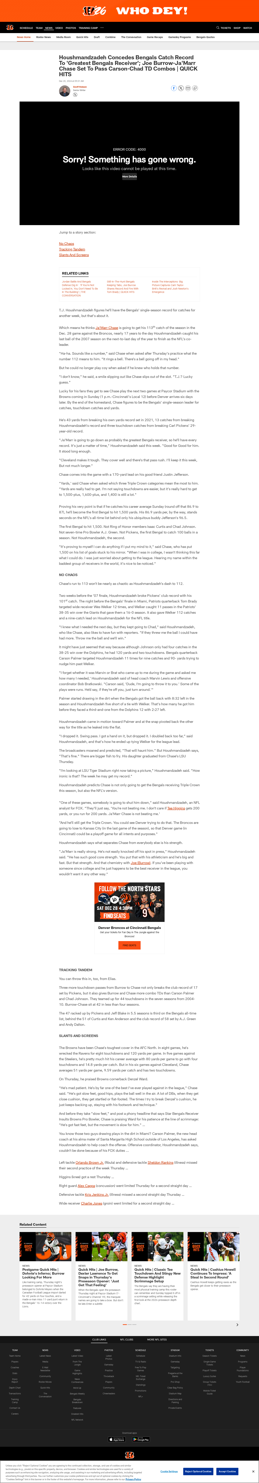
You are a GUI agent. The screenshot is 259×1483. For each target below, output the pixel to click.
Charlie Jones (91, 1203)
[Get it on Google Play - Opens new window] (141, 1441)
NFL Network (77, 1419)
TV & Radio (140, 1361)
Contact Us (15, 1408)
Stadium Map (175, 1393)
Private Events (175, 1408)
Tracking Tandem (72, 249)
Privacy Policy (133, 1479)
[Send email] (188, 90)
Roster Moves (45, 1382)
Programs (242, 1361)
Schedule (140, 1356)
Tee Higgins (176, 808)
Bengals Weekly (77, 1393)
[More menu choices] (102, 27)
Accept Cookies (227, 1471)
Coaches (15, 1367)
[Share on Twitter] (181, 90)
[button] (129, 176)
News (242, 1356)
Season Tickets (209, 1356)
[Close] (253, 1471)
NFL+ (140, 1396)
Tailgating (175, 1367)
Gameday (108, 1364)
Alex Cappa (86, 1185)
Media (45, 1361)
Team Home (14, 1356)
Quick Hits (45, 1387)
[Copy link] (195, 88)
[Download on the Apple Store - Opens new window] (116, 1440)
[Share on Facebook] (174, 90)
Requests (242, 1376)
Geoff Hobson (80, 87)
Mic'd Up (77, 1388)
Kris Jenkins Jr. (97, 1194)
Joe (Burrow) (140, 862)
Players (14, 1361)
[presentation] (238, 1325)
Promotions (140, 1390)
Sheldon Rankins (160, 1162)
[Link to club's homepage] (10, 27)
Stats (14, 1373)
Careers (14, 1413)
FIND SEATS (129, 945)
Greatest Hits (77, 1414)
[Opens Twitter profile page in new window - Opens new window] (75, 95)
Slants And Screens (74, 255)
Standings (141, 1385)
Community (45, 1376)
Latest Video (77, 1356)
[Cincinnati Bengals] (129, 1456)
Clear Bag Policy (175, 1387)
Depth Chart (15, 1387)
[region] (129, 1471)
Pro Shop (175, 1382)
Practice (109, 1370)
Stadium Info (175, 1356)
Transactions (15, 1393)
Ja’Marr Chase (106, 327)
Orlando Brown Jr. (90, 1162)
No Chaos (66, 243)
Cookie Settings (169, 1471)
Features (77, 1408)
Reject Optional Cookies (198, 1471)
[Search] (218, 27)
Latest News (45, 1356)
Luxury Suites (209, 1376)
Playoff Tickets (210, 1370)
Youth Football (243, 1382)
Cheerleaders (109, 1393)
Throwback (109, 1376)
